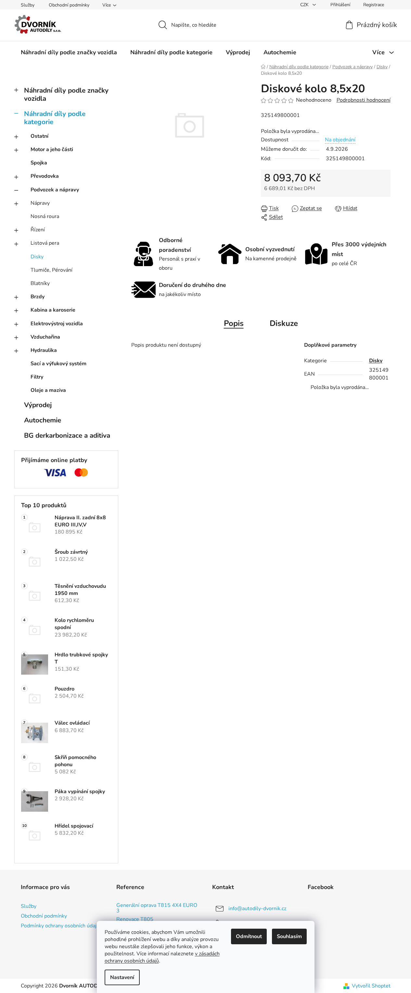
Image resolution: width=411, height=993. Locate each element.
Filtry (37, 376)
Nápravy (40, 203)
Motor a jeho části (52, 149)
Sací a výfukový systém (58, 363)
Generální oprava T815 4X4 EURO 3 (156, 908)
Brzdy (38, 296)
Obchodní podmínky (69, 5)
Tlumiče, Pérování (51, 270)
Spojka (39, 162)
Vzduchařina (45, 337)
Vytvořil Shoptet (371, 985)
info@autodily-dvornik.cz (257, 908)
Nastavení (122, 977)
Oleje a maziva (48, 390)
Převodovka (45, 176)
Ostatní (39, 136)
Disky (37, 256)
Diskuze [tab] (284, 323)
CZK (305, 5)
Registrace (373, 5)
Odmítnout (249, 936)
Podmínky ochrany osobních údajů (60, 925)
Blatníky (40, 283)
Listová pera (45, 243)
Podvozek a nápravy (55, 189)
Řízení (38, 229)
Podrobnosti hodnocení (364, 100)
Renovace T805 (134, 919)
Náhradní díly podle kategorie (54, 117)
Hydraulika (44, 350)
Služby (27, 5)
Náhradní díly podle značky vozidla (66, 94)
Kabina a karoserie (53, 310)
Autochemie (42, 420)
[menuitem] (68, 52)
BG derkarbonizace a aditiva (67, 435)
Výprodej (38, 404)
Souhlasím (289, 936)
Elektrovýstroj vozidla (57, 323)
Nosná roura (45, 216)
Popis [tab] (234, 323)
